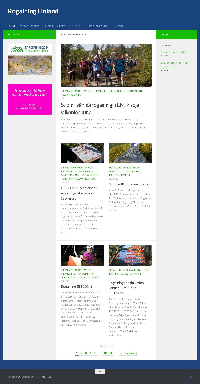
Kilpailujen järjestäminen (76, 91)
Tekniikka (67, 178)
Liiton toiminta (116, 91)
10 (105, 352)
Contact (119, 25)
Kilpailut (76, 25)
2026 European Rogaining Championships (174, 64)
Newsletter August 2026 (174, 52)
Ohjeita (61, 25)
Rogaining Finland (33, 11)
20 (111, 352)
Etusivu (11, 25)
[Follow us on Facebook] (50, 34)
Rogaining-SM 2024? (76, 286)
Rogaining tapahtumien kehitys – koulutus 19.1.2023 (126, 287)
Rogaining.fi (135, 91)
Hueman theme (44, 377)
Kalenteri (48, 25)
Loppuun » (131, 352)
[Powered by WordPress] (19, 377)
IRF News (166, 45)
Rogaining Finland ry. (97, 25)
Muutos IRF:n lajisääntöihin (129, 184)
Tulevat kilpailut (71, 94)
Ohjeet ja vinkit (71, 175)
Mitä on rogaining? (29, 25)
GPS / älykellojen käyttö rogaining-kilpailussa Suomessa (79, 193)
